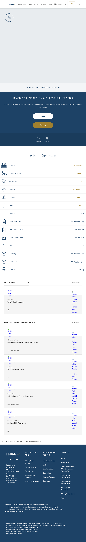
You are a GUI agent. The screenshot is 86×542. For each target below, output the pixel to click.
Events (50, 4)
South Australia (48, 469)
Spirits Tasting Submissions (66, 482)
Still (80, 205)
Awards (60, 4)
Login (79, 4)
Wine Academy (43, 4)
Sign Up (72, 4)
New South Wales (49, 461)
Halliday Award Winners (29, 462)
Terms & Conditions (56, 523)
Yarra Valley (76, 173)
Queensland (47, 473)
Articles (36, 4)
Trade (63, 498)
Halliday (11, 4)
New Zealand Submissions (65, 489)
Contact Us (65, 463)
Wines (20, 4)
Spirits (24, 4)
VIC (3, 441)
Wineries (29, 4)
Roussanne (77, 189)
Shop (64, 4)
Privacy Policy (45, 523)
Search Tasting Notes (32, 481)
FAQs (63, 459)
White (79, 197)
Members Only (78, 222)
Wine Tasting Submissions (65, 476)
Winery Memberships (68, 494)
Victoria (45, 465)
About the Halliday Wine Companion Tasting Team (67, 469)
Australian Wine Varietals (30, 476)
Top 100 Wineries (30, 467)
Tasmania (46, 481)
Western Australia (49, 477)
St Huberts (77, 165)
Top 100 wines (29, 471)
